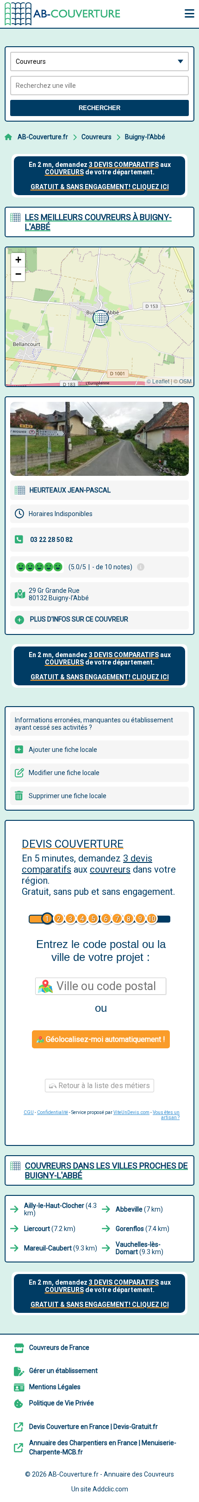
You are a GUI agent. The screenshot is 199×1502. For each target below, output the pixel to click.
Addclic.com (110, 1489)
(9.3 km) (60, 1248)
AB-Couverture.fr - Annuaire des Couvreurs (111, 1474)
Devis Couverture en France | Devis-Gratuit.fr (93, 1426)
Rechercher (99, 108)
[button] (99, 317)
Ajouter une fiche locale (63, 749)
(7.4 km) (142, 1228)
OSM (185, 381)
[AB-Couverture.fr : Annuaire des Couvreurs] (62, 13)
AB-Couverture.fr (43, 137)
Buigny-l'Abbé (145, 137)
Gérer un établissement (63, 1370)
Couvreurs (96, 137)
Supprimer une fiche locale (67, 796)
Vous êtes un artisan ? (166, 1115)
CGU (29, 1112)
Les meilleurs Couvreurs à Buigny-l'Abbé (98, 222)
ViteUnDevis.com (131, 1112)
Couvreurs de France (59, 1347)
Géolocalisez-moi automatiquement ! (104, 1039)
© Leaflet (158, 381)
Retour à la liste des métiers (103, 1085)
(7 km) (139, 1209)
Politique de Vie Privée (61, 1403)
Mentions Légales (55, 1387)
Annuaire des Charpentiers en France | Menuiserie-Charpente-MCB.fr (102, 1447)
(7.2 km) (49, 1228)
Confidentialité (52, 1112)
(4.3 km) (60, 1209)
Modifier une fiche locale (64, 772)
